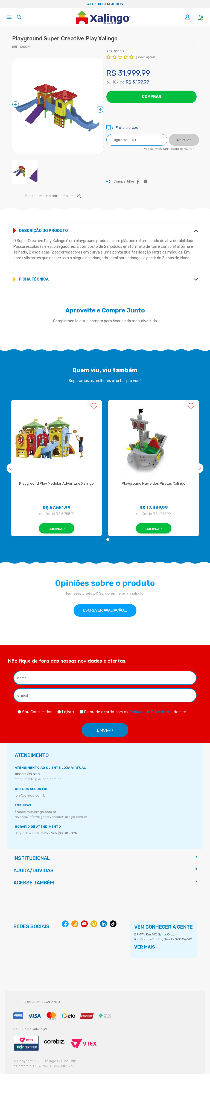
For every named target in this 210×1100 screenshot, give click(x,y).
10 (115, 82)
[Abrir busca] (19, 17)
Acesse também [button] (33, 883)
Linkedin (103, 924)
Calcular (184, 140)
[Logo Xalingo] (103, 17)
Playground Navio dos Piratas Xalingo (153, 483)
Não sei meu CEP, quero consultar (169, 149)
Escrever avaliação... (105, 610)
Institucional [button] (31, 858)
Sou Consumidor (36, 711)
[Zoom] (57, 107)
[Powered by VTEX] (84, 1043)
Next (203, 4)
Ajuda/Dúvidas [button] (33, 871)
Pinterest (94, 924)
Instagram (75, 924)
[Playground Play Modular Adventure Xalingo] (56, 441)
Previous (6, 4)
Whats (145, 181)
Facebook (137, 181)
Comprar (151, 96)
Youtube (84, 924)
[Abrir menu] (9, 17)
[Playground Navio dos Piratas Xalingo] (153, 441)
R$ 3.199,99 (137, 82)
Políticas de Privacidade (151, 711)
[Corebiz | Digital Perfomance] (54, 1041)
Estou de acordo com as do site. (135, 711)
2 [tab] (108, 539)
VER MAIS (144, 947)
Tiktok (113, 924)
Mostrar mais (196, 231)
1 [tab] (102, 539)
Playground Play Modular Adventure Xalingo (56, 483)
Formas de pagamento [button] (41, 1002)
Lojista (67, 711)
